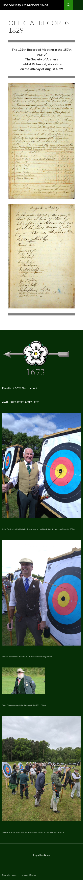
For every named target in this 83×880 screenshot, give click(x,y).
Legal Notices (41, 855)
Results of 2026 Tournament (19, 388)
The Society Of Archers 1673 (25, 5)
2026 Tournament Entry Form (20, 401)
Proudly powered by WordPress (19, 875)
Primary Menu (78, 5)
